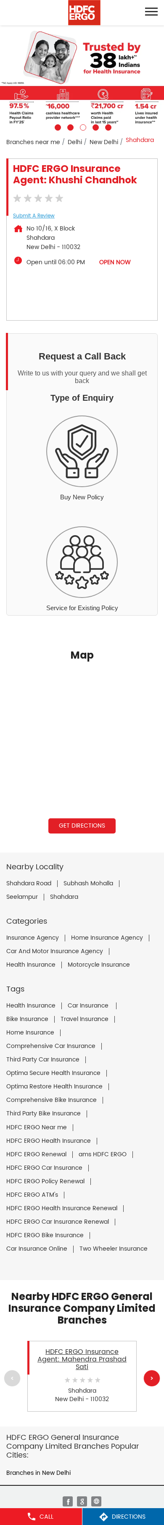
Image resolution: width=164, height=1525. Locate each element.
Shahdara (64, 897)
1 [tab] (57, 126)
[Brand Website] (96, 1501)
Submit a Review (34, 216)
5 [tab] (107, 126)
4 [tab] (95, 126)
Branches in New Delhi (38, 1473)
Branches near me (33, 142)
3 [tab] (82, 126)
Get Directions (82, 826)
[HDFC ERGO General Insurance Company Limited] (84, 12)
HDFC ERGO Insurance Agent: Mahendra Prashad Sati (82, 1359)
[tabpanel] (82, 78)
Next (152, 1378)
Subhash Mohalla (88, 883)
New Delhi (104, 142)
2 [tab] (69, 126)
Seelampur (22, 897)
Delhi (75, 142)
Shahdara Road (28, 883)
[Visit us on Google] (82, 1501)
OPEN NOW (115, 262)
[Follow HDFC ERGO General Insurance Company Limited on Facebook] (68, 1501)
